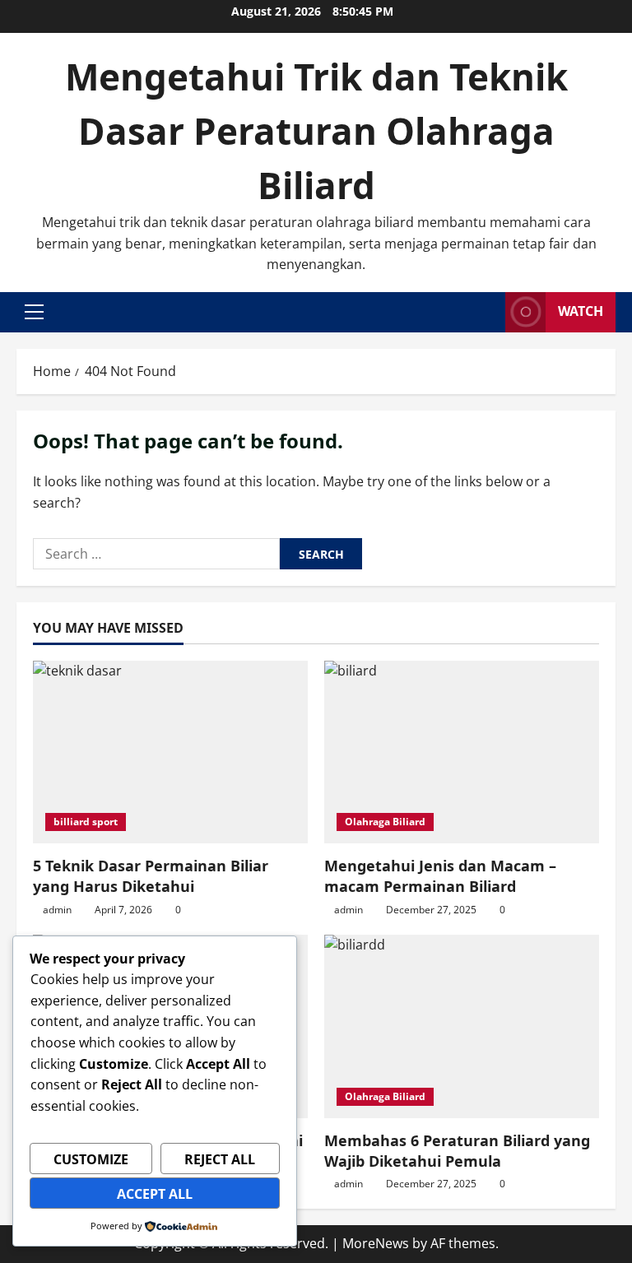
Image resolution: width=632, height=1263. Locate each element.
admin (57, 910)
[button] (34, 312)
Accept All (155, 1194)
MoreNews (375, 1243)
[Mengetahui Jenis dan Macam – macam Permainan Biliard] (461, 752)
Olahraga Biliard (385, 822)
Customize (90, 1159)
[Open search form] (488, 312)
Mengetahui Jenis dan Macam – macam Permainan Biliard (440, 876)
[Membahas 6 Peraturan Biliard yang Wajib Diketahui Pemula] (461, 1026)
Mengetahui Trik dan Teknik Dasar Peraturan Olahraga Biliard (316, 131)
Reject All (219, 1159)
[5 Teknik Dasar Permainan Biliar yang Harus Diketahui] (170, 752)
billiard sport (85, 822)
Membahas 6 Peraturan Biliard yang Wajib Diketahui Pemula (457, 1151)
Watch (580, 311)
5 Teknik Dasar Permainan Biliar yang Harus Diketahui (150, 876)
